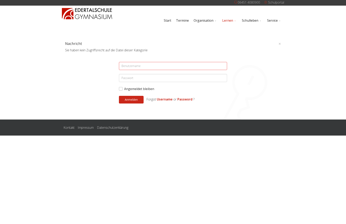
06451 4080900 (249, 2)
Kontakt (68, 127)
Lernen (227, 20)
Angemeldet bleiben (139, 89)
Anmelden (131, 99)
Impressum (86, 127)
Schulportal (275, 2)
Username (165, 99)
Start (167, 20)
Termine (182, 20)
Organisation (203, 20)
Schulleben (250, 20)
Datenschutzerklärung (112, 127)
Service (272, 20)
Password (184, 99)
